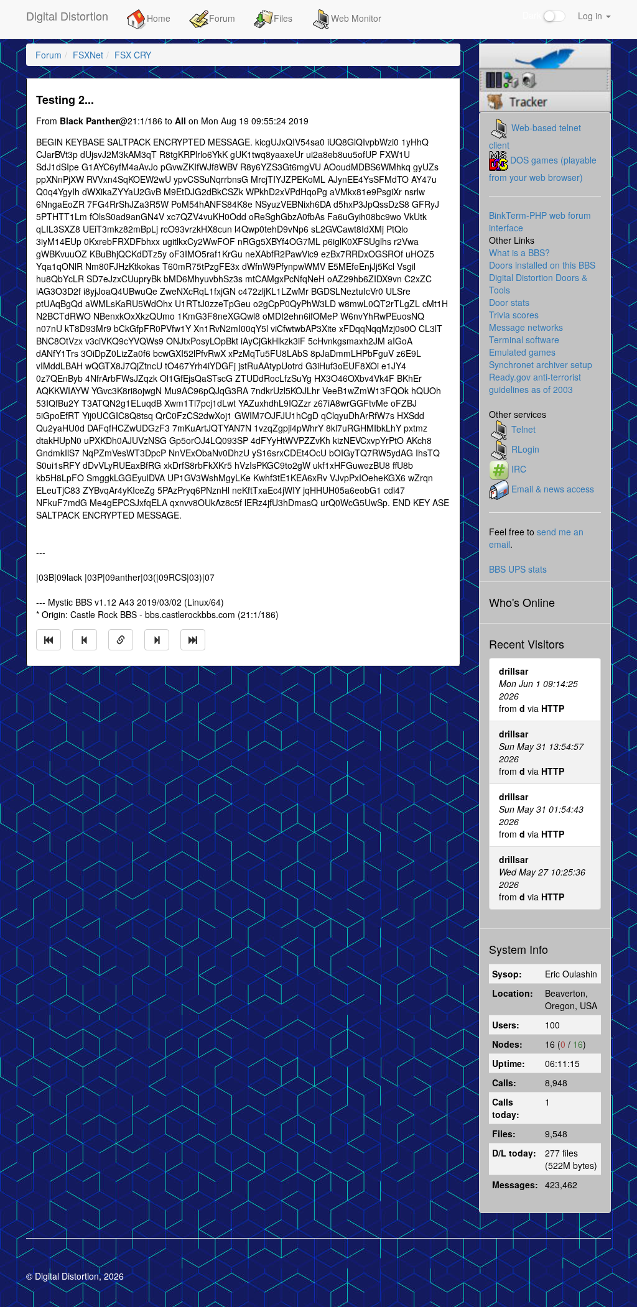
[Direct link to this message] (120, 639)
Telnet (523, 429)
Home (158, 18)
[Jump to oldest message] (48, 639)
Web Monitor (356, 18)
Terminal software (524, 339)
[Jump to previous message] (84, 639)
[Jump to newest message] (192, 639)
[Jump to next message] (156, 639)
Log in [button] (591, 15)
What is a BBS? (519, 252)
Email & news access (552, 489)
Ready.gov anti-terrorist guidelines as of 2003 (535, 383)
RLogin (525, 449)
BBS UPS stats (518, 569)
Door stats (509, 302)
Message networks (526, 327)
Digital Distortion (67, 15)
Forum (222, 18)
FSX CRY (132, 54)
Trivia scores (514, 314)
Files (283, 18)
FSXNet (88, 54)
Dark (533, 15)
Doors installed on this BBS (542, 265)
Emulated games (522, 352)
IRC (518, 469)
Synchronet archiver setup (540, 364)
